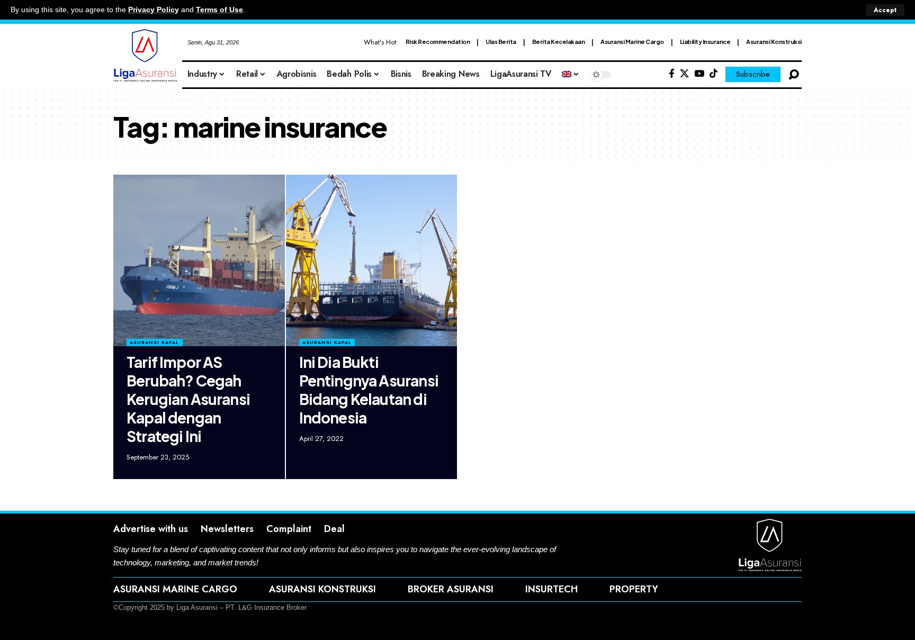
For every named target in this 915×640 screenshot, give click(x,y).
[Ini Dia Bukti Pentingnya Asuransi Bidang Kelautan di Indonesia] (371, 260)
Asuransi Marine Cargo (632, 41)
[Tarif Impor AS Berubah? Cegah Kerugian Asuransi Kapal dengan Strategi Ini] (199, 260)
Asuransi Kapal (154, 342)
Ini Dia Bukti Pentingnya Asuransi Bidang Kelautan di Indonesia (368, 390)
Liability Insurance (705, 41)
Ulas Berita (501, 41)
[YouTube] (699, 74)
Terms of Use (219, 10)
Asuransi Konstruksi (774, 41)
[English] (571, 74)
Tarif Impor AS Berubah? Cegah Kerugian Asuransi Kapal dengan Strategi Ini (188, 399)
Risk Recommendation (438, 41)
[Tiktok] (713, 74)
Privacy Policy (153, 10)
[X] (684, 74)
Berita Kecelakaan (558, 41)
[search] (793, 74)
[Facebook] (671, 74)
